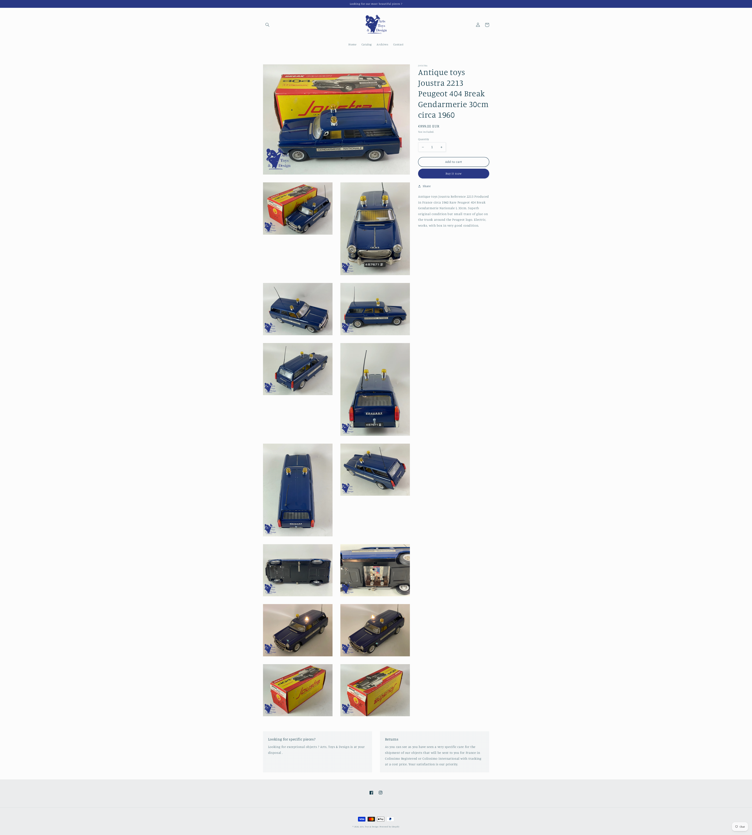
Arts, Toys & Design (369, 826)
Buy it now (454, 174)
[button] (267, 24)
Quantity (423, 139)
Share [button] (427, 186)
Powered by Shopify (390, 826)
